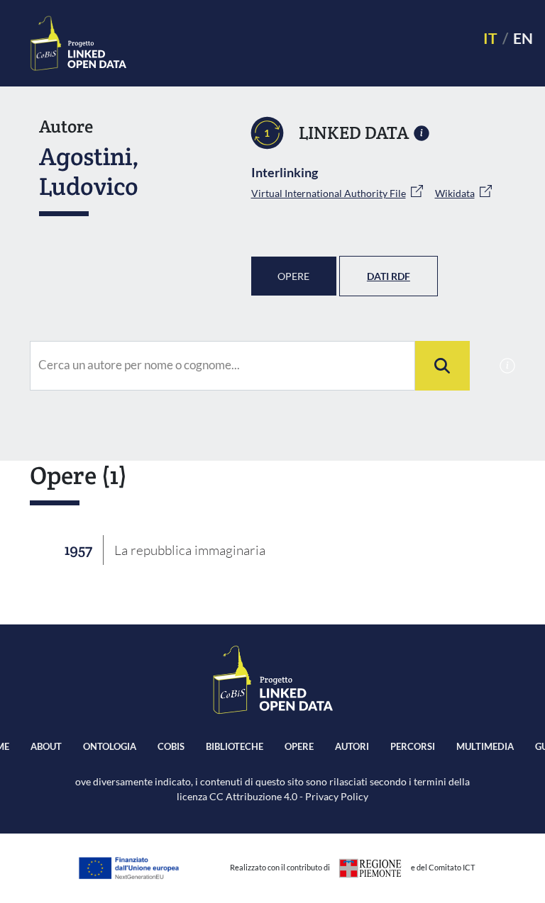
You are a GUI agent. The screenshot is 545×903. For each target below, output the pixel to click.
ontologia (109, 746)
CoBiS (171, 746)
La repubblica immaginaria (189, 550)
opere (299, 746)
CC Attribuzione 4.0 (253, 796)
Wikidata (455, 193)
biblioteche (234, 746)
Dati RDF (388, 276)
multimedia (485, 746)
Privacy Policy (336, 796)
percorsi (412, 746)
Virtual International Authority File (328, 193)
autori (352, 746)
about (46, 746)
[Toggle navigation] (298, 43)
